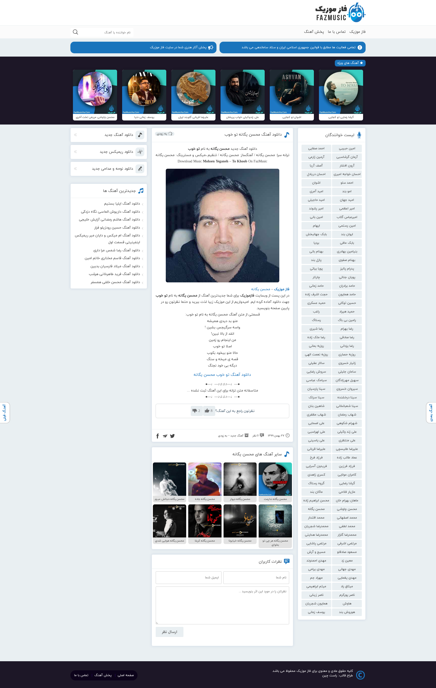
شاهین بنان (316, 406)
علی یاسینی (316, 440)
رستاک (316, 320)
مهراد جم (316, 578)
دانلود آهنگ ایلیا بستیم (122, 203)
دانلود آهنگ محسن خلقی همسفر (115, 282)
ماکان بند (316, 492)
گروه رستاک (316, 483)
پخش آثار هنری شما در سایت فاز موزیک (178, 47)
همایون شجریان (316, 603)
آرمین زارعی (316, 157)
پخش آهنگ (314, 32)
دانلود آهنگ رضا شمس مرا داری (116, 250)
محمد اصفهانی (347, 517)
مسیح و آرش (316, 552)
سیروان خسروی (347, 389)
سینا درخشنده (347, 397)
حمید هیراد (347, 311)
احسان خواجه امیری (347, 174)
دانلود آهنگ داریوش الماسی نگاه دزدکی (110, 211)
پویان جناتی (347, 277)
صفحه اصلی (126, 675)
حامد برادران (347, 286)
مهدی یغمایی (347, 578)
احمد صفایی (316, 148)
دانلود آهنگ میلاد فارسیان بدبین (115, 266)
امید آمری (316, 191)
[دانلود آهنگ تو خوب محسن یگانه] (222, 225)
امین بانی (316, 217)
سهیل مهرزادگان (347, 380)
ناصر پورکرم (347, 595)
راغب (316, 311)
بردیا (316, 243)
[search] (75, 32)
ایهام (316, 226)
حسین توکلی (347, 303)
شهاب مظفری (316, 414)
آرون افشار (347, 165)
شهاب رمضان (347, 414)
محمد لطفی (347, 526)
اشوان (316, 183)
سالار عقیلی (316, 363)
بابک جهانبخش (316, 234)
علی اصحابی (316, 423)
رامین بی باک (347, 320)
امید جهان (347, 200)
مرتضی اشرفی (347, 543)
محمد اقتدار (316, 517)
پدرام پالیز (347, 268)
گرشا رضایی (347, 483)
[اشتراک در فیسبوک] (157, 436)
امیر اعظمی (347, 208)
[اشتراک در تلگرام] (165, 436)
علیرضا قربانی (316, 449)
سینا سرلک (316, 397)
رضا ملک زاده (316, 337)
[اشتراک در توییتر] (172, 436)
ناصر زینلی (316, 595)
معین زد (347, 560)
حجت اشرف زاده (316, 294)
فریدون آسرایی (316, 466)
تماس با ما (337, 32)
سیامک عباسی (316, 380)
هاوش (347, 603)
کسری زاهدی (316, 475)
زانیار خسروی (347, 363)
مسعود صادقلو (347, 552)
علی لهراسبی (316, 432)
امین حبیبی (347, 148)
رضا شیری (316, 329)
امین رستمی (347, 226)
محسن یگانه (316, 509)
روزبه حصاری (347, 354)
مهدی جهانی (347, 569)
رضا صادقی (347, 337)
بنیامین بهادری (347, 251)
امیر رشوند (316, 208)
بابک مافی (347, 243)
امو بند (346, 191)
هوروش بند (347, 612)
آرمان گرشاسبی (347, 157)
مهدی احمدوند (316, 560)
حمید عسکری (316, 303)
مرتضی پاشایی (316, 543)
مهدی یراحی (316, 569)
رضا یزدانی (347, 346)
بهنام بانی (316, 251)
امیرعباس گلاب (347, 217)
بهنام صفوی (347, 260)
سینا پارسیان (316, 389)
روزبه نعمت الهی (316, 354)
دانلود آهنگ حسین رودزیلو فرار (117, 227)
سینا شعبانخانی (347, 406)
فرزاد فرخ (316, 457)
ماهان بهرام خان (347, 500)
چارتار (316, 277)
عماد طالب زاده (347, 457)
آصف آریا (316, 165)
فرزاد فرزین (347, 466)
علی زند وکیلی (347, 432)
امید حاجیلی (316, 200)
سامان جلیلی (347, 372)
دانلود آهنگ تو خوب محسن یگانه (222, 375)
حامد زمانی (316, 286)
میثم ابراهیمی (316, 586)
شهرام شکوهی (347, 423)
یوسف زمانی (316, 612)
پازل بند (316, 260)
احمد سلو (347, 183)
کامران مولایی (347, 475)
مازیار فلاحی (347, 492)
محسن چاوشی (347, 509)
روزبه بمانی (316, 346)
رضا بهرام (347, 329)
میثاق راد (347, 586)
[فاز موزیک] (340, 13)
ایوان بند (347, 234)
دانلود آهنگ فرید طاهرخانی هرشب (114, 274)
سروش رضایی (316, 372)
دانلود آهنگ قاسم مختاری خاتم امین (112, 258)
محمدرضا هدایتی (316, 535)
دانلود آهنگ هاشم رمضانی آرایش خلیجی (109, 219)
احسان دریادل (316, 174)
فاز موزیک (357, 32)
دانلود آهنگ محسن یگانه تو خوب (253, 134)
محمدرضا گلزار (347, 535)
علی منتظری (347, 440)
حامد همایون (347, 294)
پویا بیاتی (316, 268)
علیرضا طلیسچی (347, 449)
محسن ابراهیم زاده (316, 500)
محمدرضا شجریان (316, 526)
